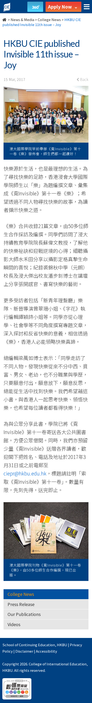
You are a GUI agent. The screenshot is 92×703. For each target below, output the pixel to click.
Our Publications (24, 614)
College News (49, 19)
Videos (14, 624)
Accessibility (46, 651)
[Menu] (87, 7)
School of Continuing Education (28, 644)
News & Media (22, 19)
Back (83, 79)
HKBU (62, 644)
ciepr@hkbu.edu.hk (25, 473)
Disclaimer (24, 651)
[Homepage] (4, 19)
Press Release (21, 604)
